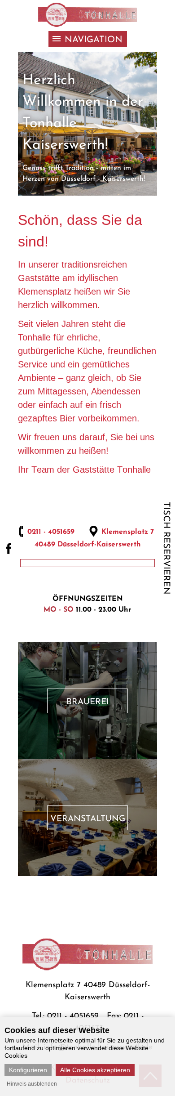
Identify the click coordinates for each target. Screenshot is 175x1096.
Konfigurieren (28, 1070)
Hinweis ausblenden (32, 1084)
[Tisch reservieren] (126, 602)
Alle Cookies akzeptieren (95, 1070)
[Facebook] (8, 548)
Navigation (93, 40)
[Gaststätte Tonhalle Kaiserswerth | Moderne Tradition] (87, 15)
